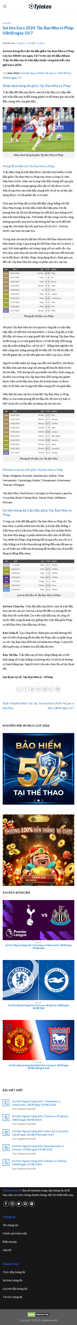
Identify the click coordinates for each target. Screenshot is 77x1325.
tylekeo (40, 43)
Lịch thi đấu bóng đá (15, 1288)
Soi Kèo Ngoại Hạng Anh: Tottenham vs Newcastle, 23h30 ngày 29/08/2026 (36, 1102)
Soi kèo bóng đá (12, 1280)
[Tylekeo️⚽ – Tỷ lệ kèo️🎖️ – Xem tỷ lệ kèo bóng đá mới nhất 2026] (39, 6)
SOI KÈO (7, 23)
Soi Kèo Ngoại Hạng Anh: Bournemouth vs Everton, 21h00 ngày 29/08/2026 (38, 1147)
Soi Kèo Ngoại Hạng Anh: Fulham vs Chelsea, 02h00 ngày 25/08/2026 (39, 1162)
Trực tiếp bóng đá (14, 1272)
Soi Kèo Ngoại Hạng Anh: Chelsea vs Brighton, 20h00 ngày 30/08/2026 (40, 1117)
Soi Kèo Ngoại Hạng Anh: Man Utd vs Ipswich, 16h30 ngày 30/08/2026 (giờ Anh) (40, 1132)
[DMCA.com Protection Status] (38, 1314)
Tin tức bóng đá (12, 1297)
